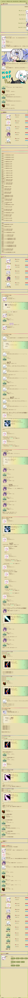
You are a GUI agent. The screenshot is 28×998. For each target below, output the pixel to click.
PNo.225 (22, 27)
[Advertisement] (14, 983)
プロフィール (9, 1)
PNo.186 (22, 19)
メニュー (4, 1)
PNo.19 (22, 10)
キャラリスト (15, 1)
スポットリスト (22, 1)
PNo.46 (22, 14)
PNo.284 (22, 23)
